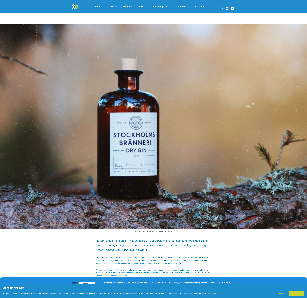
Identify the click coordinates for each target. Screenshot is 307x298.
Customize (280, 293)
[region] (153, 291)
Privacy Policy (212, 293)
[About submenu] (103, 7)
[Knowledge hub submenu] (170, 7)
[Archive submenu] (187, 7)
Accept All (296, 293)
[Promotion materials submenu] (146, 7)
